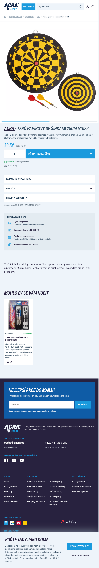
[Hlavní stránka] (11, 7)
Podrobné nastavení (79, 555)
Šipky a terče (29, 17)
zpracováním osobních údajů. (43, 411)
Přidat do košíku (39, 154)
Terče (38, 17)
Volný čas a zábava (15, 17)
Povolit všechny (79, 546)
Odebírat (83, 404)
